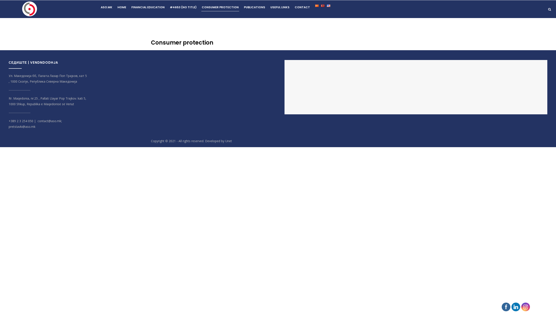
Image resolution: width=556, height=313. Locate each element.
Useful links (280, 7)
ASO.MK (106, 7)
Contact (302, 7)
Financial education (148, 7)
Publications (254, 7)
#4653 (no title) (183, 7)
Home (121, 7)
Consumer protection (220, 7)
